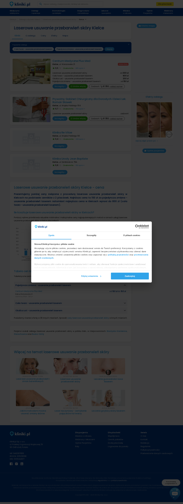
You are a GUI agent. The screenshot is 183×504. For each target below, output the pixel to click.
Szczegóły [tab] (91, 235)
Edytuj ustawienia (89, 276)
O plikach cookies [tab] (131, 235)
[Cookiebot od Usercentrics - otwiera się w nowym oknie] (137, 227)
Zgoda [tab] (51, 235)
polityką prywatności (118, 255)
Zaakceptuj (130, 276)
